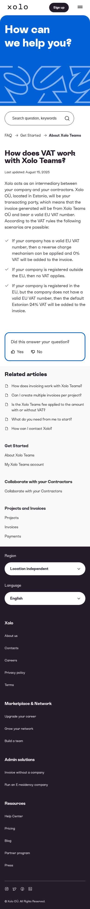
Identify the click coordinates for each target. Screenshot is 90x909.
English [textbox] (16, 598)
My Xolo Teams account (24, 464)
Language (13, 585)
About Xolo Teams (19, 455)
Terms (9, 685)
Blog (8, 841)
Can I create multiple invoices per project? (46, 395)
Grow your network (19, 728)
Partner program (17, 853)
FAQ (8, 135)
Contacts (11, 648)
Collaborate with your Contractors (38, 481)
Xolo (17, 7)
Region (10, 556)
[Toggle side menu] (76, 7)
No (39, 351)
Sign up (59, 7)
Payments (13, 536)
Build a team (14, 741)
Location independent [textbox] (29, 568)
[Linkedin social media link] (30, 889)
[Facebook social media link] (22, 889)
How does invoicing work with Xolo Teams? (47, 386)
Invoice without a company (24, 772)
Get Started (16, 445)
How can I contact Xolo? (32, 428)
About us (11, 636)
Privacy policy (15, 672)
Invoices (11, 527)
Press (9, 865)
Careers (11, 660)
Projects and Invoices (25, 508)
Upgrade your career (20, 716)
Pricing (10, 828)
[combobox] (45, 568)
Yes (20, 351)
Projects (12, 518)
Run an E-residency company (26, 784)
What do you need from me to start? (42, 419)
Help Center (14, 816)
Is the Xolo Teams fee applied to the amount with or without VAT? (48, 407)
